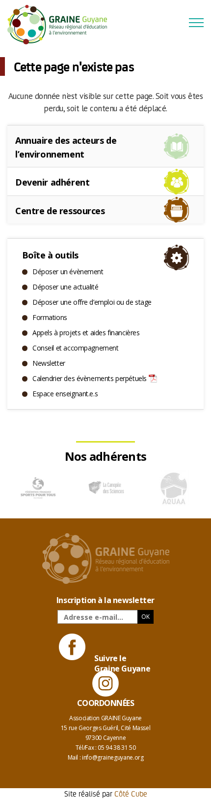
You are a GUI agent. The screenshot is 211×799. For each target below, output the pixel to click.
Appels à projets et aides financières (85, 332)
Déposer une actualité (65, 286)
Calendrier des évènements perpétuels (89, 378)
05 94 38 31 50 (116, 747)
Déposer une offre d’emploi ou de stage (92, 302)
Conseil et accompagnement (75, 347)
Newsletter (48, 363)
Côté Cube (130, 793)
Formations (49, 317)
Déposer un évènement (68, 271)
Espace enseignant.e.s (65, 393)
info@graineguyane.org (112, 757)
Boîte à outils (50, 255)
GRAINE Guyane (61, 24)
